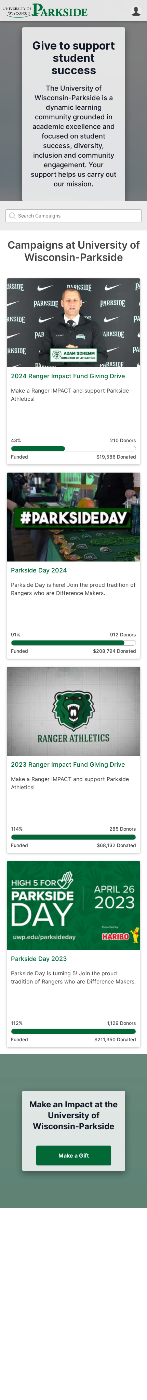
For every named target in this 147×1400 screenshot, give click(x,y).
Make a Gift (73, 1155)
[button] (136, 10)
